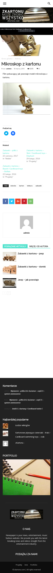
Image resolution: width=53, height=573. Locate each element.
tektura (29, 186)
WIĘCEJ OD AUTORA (38, 246)
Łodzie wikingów (22, 425)
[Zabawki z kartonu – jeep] (9, 256)
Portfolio (33, 565)
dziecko (13, 186)
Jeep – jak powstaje (28, 279)
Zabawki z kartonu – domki (32, 266)
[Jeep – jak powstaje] (9, 283)
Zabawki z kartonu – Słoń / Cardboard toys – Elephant (36, 153)
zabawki (38, 186)
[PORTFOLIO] (26, 494)
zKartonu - (20, 442)
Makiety (18, 59)
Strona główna (6, 59)
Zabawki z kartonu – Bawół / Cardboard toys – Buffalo (13, 169)
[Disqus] (26, 336)
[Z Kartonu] (26, 15)
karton (21, 186)
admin (9, 69)
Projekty (19, 565)
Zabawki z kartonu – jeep (31, 253)
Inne (26, 565)
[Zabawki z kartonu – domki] (9, 270)
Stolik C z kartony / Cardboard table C (27, 408)
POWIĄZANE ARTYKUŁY (15, 246)
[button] (49, 3)
